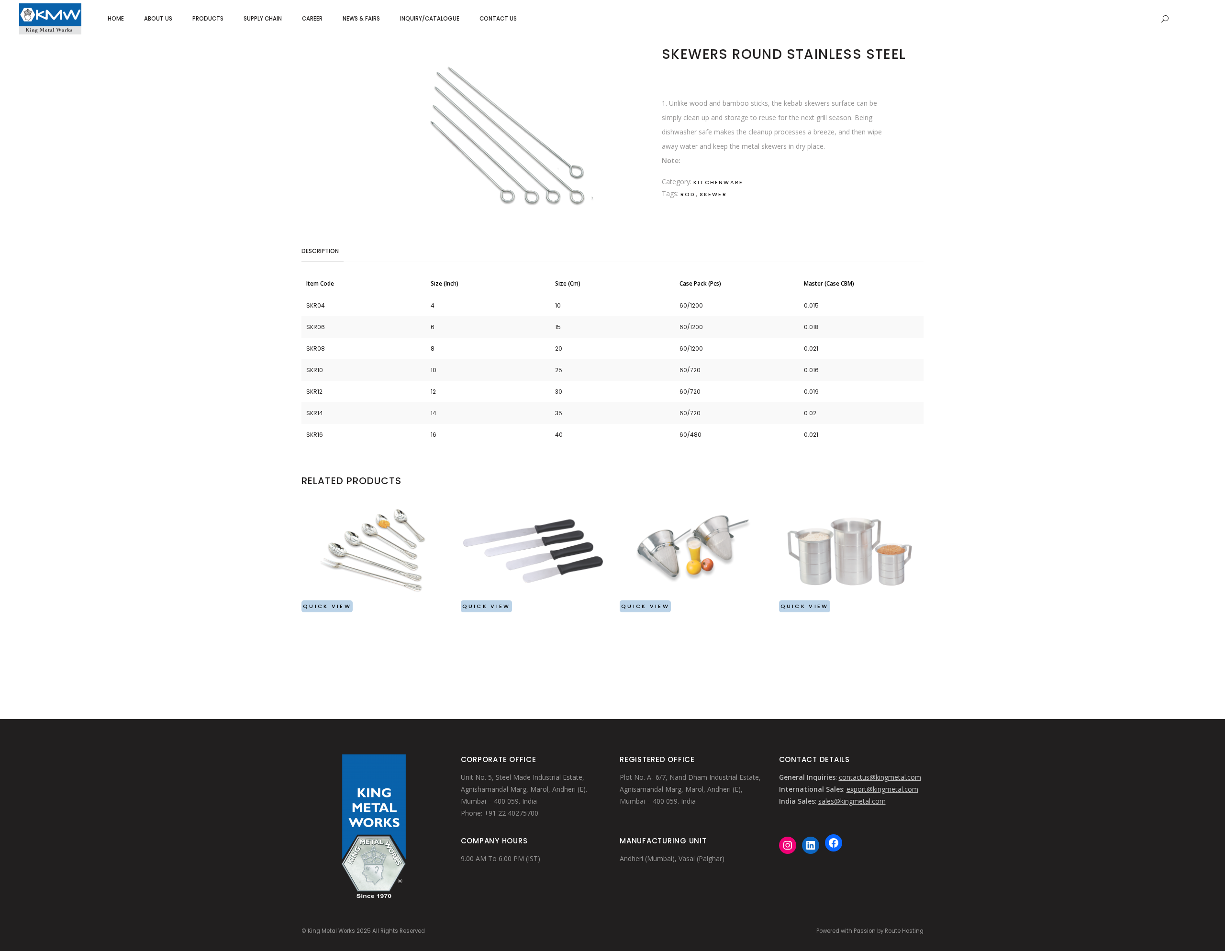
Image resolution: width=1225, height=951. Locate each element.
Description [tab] (320, 251)
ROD (688, 194)
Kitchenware (718, 182)
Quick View (327, 606)
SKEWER (713, 194)
